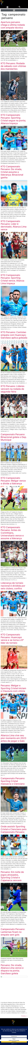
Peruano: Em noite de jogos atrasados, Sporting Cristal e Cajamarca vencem (12, 876)
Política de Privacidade (14, 1040)
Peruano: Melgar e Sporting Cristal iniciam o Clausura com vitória (13, 688)
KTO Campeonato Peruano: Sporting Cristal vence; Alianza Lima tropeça (12, 279)
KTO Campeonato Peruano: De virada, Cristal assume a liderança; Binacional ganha (12, 172)
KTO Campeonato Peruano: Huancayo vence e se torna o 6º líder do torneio (12, 638)
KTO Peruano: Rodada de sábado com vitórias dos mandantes (13, 66)
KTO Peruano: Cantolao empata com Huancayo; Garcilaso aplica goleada (14, 335)
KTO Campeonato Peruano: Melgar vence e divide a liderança (13, 481)
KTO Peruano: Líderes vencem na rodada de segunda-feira (12, 389)
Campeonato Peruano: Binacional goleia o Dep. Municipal (14, 437)
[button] (7, 7)
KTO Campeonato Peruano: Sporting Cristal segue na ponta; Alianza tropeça (13, 119)
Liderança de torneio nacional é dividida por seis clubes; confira (13, 586)
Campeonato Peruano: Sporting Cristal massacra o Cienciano (13, 781)
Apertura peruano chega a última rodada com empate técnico (13, 25)
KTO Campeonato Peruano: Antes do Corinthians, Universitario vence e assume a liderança (12, 533)
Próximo (24, 1016)
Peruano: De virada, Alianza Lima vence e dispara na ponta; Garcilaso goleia (12, 969)
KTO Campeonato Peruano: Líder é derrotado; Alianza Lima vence (13, 225)
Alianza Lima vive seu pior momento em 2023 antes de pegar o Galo (13, 738)
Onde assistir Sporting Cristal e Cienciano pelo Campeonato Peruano (14, 829)
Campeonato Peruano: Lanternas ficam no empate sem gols (13, 932)
